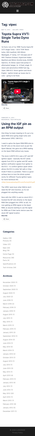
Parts (5, 260)
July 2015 (6, 318)
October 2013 (8, 357)
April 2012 (6, 397)
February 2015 (8, 329)
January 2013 (8, 383)
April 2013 (6, 375)
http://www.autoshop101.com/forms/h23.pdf (18, 182)
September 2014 (9, 336)
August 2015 (7, 314)
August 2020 (7, 293)
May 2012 (6, 393)
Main (4, 248)
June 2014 (6, 343)
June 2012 (6, 390)
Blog (4, 250)
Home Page (7, 254)
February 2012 (8, 404)
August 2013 (7, 361)
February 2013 (8, 379)
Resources (5, 119)
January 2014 (8, 354)
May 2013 (6, 372)
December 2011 (8, 411)
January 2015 (8, 332)
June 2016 (6, 300)
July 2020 (6, 297)
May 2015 (6, 322)
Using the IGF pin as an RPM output (16, 125)
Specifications (8, 264)
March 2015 (7, 325)
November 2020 (9, 282)
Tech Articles (15, 119)
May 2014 (6, 347)
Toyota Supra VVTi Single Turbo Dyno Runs (15, 37)
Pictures (6, 241)
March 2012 (7, 400)
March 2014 (7, 350)
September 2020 (9, 289)
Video (21, 29)
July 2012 (6, 386)
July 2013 (6, 365)
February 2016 (8, 307)
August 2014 (7, 340)
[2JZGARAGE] (17, 5)
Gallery (15, 29)
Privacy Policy (17, 433)
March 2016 (7, 304)
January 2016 (8, 311)
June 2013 (6, 368)
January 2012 (8, 408)
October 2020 (8, 286)
